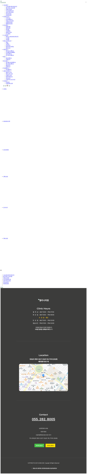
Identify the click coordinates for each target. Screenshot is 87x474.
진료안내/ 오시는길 (10, 79)
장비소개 (8, 78)
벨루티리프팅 (9, 23)
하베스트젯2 (9, 9)
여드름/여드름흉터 (10, 52)
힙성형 (7, 29)
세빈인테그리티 (10, 12)
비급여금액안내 (53, 468)
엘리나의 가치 (9, 73)
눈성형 (7, 38)
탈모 (4, 56)
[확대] (66, 375)
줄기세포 (5, 60)
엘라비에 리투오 (10, 46)
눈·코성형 (5, 35)
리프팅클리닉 (9, 19)
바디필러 (8, 33)
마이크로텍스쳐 (10, 10)
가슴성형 (5, 5)
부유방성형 (8, 15)
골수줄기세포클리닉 (11, 62)
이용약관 (39, 468)
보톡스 (7, 43)
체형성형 (8, 26)
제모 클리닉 (9, 53)
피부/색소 (5, 49)
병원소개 (35, 468)
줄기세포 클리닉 (10, 63)
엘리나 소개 (9, 72)
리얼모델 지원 (9, 83)
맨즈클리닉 (6, 68)
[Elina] (1, 1)
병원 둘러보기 (9, 76)
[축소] (66, 377)
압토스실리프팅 (10, 20)
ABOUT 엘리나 (7, 70)
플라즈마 (8, 65)
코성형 (7, 39)
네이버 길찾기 (39, 445)
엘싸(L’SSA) (9, 32)
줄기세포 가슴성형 (10, 7)
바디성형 (5, 25)
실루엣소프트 (9, 22)
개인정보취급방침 (45, 468)
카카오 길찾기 (50, 445)
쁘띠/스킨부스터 (7, 40)
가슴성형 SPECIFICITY (11, 6)
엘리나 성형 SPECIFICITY (12, 36)
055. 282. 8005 (43, 419)
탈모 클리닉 (9, 58)
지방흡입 (8, 30)
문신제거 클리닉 (10, 55)
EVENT (5, 80)
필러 (7, 42)
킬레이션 (8, 66)
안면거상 (8, 17)
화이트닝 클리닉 (10, 50)
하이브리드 (8, 13)
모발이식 (8, 59)
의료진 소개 (9, 75)
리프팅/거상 (6, 16)
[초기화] (66, 380)
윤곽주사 (8, 45)
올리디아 (8, 48)
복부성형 (8, 28)
